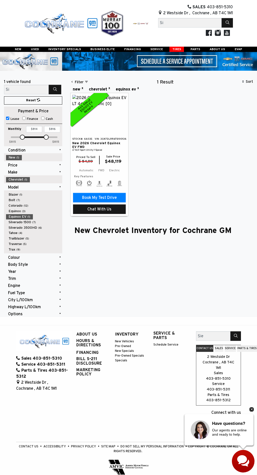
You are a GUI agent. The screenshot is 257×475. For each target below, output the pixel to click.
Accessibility (55, 446)
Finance (32, 119)
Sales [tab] (219, 348)
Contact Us (29, 446)
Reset (31, 100)
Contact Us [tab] (205, 348)
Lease (15, 119)
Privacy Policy (84, 446)
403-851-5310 (218, 378)
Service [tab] (230, 348)
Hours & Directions (88, 343)
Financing (87, 353)
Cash (49, 119)
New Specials (124, 351)
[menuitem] (34, 157)
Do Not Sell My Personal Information (152, 446)
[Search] (227, 23)
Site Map (108, 446)
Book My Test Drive (99, 198)
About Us (86, 334)
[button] (18, 49)
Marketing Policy (88, 372)
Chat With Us (99, 209)
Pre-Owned (123, 346)
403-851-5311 (218, 389)
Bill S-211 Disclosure (89, 361)
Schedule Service (165, 344)
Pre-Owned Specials (129, 355)
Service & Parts (164, 335)
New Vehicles (124, 341)
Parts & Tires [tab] (247, 348)
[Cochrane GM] (60, 23)
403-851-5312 (218, 400)
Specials (121, 360)
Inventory (127, 334)
